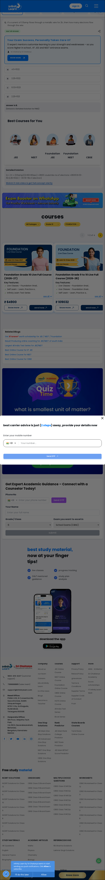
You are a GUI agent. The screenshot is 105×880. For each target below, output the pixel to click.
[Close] (102, 418)
